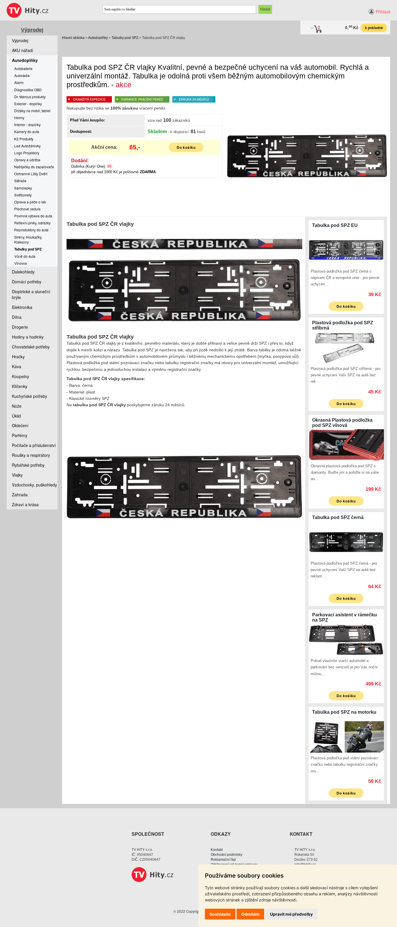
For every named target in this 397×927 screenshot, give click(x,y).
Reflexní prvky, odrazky (32, 222)
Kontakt (217, 850)
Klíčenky (19, 386)
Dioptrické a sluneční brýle (31, 294)
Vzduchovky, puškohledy (34, 485)
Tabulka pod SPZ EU (335, 225)
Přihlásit (383, 12)
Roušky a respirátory (31, 455)
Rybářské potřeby (28, 465)
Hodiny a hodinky (28, 337)
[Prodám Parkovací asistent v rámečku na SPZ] (346, 639)
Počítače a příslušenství (34, 445)
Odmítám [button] (250, 914)
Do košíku (186, 147)
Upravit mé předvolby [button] (291, 914)
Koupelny (20, 376)
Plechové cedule (27, 208)
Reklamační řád (223, 860)
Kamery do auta (26, 131)
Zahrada (20, 494)
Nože (17, 406)
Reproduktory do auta (31, 229)
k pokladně (374, 27)
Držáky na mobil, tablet (32, 110)
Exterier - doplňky (28, 103)
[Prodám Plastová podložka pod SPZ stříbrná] (346, 347)
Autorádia (22, 75)
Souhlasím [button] (220, 914)
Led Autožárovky (27, 145)
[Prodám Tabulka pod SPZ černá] (346, 542)
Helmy (19, 117)
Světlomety (23, 194)
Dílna (17, 317)
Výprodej (32, 30)
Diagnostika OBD (28, 89)
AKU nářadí (22, 50)
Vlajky (17, 475)
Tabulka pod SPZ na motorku (344, 712)
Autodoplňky (98, 38)
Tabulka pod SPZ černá (338, 517)
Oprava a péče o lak (30, 201)
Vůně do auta (24, 256)
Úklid (16, 416)
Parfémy (19, 435)
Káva (16, 366)
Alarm (19, 82)
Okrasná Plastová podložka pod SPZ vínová (342, 423)
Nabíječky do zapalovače (34, 166)
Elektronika (22, 307)
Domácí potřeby (26, 281)
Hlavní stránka (73, 38)
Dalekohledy (23, 272)
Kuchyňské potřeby (29, 396)
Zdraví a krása (25, 504)
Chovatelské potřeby (31, 347)
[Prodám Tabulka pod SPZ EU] (346, 250)
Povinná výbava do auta (33, 215)
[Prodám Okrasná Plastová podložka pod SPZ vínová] (346, 444)
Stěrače (20, 180)
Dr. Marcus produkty (30, 96)
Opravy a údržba (27, 159)
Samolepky (23, 187)
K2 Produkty (23, 138)
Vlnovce (20, 263)
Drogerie (20, 327)
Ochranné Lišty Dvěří (30, 173)
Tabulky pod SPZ (125, 38)
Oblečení (20, 425)
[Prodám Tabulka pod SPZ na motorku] (346, 736)
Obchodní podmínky (226, 855)
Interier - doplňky (27, 124)
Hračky (18, 356)
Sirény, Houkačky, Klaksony (28, 239)
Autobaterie (23, 68)
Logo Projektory (26, 152)
